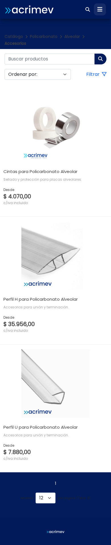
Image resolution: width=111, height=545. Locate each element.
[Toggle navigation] (100, 9)
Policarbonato (43, 36)
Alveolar (72, 36)
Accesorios (15, 43)
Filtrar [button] (93, 74)
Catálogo (14, 36)
